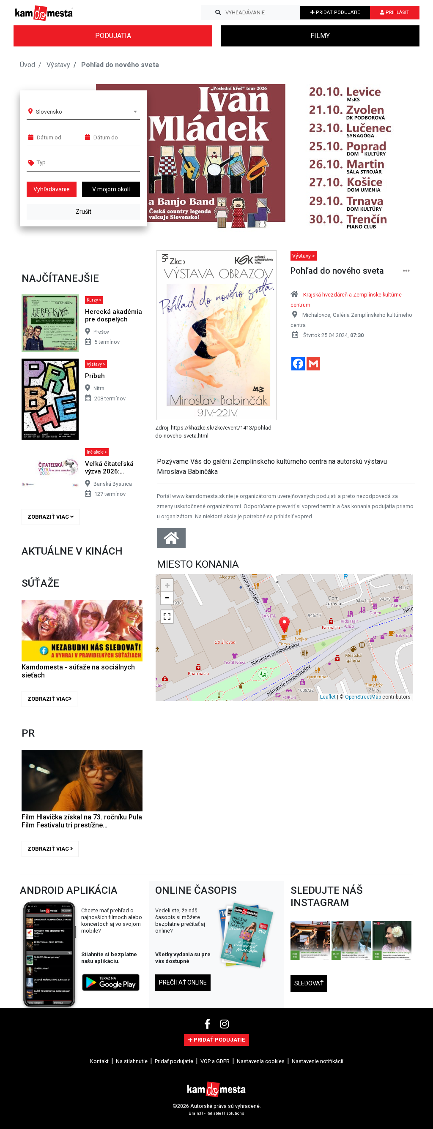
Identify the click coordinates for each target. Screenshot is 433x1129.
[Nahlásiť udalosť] (406, 271)
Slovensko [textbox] (49, 111)
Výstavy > (96, 364)
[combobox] (86, 111)
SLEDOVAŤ (308, 983)
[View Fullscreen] (167, 616)
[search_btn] (218, 12)
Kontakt (99, 1061)
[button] (390, 158)
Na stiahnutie (132, 1061)
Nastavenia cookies (261, 1061)
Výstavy (58, 65)
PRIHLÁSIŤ (396, 12)
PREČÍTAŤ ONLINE (183, 982)
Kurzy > (94, 300)
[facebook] (208, 1024)
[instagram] (224, 1024)
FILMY (320, 36)
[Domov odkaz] (171, 541)
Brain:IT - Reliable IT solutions (216, 1113)
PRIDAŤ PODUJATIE (337, 12)
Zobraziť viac (48, 517)
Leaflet (328, 697)
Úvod (27, 65)
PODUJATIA (113, 36)
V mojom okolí (111, 189)
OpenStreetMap (363, 697)
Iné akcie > (97, 452)
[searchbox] (69, 162)
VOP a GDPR (215, 1061)
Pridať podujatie (174, 1061)
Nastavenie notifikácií (317, 1061)
